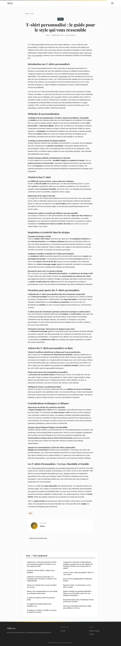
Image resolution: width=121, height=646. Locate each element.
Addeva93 (11, 628)
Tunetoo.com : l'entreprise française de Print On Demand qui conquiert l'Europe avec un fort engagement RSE (41, 564)
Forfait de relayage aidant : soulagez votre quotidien (41, 571)
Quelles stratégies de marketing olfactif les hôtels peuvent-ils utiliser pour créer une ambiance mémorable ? (77, 593)
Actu (32, 13)
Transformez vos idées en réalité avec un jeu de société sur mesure (41, 611)
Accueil (27, 13)
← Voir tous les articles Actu (37, 538)
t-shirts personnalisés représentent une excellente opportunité (53, 468)
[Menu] (112, 3)
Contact (91, 634)
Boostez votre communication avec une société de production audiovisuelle (42, 592)
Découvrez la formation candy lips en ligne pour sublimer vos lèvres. (77, 607)
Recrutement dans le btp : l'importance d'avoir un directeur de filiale (78, 600)
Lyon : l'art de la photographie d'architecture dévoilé (77, 580)
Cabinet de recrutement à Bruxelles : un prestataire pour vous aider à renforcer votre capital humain (42, 579)
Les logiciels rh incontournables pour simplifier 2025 (39, 605)
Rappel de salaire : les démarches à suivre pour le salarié (77, 586)
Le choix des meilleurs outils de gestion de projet (41, 599)
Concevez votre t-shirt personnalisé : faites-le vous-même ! (78, 573)
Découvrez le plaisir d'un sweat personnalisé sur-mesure (42, 586)
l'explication (63, 76)
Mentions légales (94, 631)
